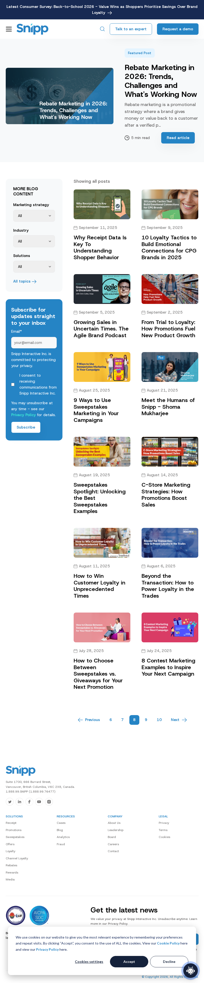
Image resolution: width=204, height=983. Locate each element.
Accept (129, 961)
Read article (178, 137)
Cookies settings (89, 961)
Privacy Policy (47, 949)
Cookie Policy (168, 943)
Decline (169, 961)
